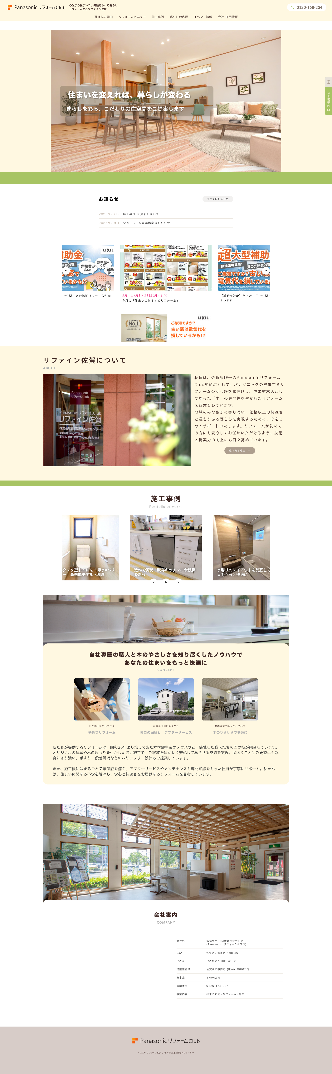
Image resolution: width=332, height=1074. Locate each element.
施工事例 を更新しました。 (143, 214)
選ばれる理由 (103, 16)
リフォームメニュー (132, 16)
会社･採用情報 (228, 16)
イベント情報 (203, 16)
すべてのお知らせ (218, 199)
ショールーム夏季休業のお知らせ (146, 223)
